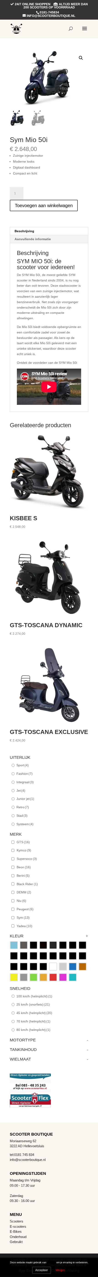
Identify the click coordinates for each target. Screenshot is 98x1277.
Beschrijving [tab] (24, 231)
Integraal (25, 782)
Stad (22, 815)
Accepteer (41, 1270)
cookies (51, 1262)
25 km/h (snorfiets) (33, 1004)
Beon (24, 867)
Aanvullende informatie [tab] (33, 239)
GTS (23, 842)
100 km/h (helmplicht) (34, 996)
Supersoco (27, 858)
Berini (23, 875)
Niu (21, 900)
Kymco (24, 850)
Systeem (25, 824)
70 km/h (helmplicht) (33, 1021)
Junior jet (25, 798)
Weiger (60, 1270)
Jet (20, 790)
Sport (22, 765)
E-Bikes (16, 1231)
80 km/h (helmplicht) (33, 1029)
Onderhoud (18, 1236)
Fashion (24, 773)
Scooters (16, 1221)
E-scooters (18, 1226)
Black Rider (27, 884)
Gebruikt (16, 1241)
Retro (22, 807)
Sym (23, 917)
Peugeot (25, 909)
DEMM (24, 892)
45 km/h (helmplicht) (34, 1012)
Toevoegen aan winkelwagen (44, 205)
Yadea (24, 926)
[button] (81, 58)
